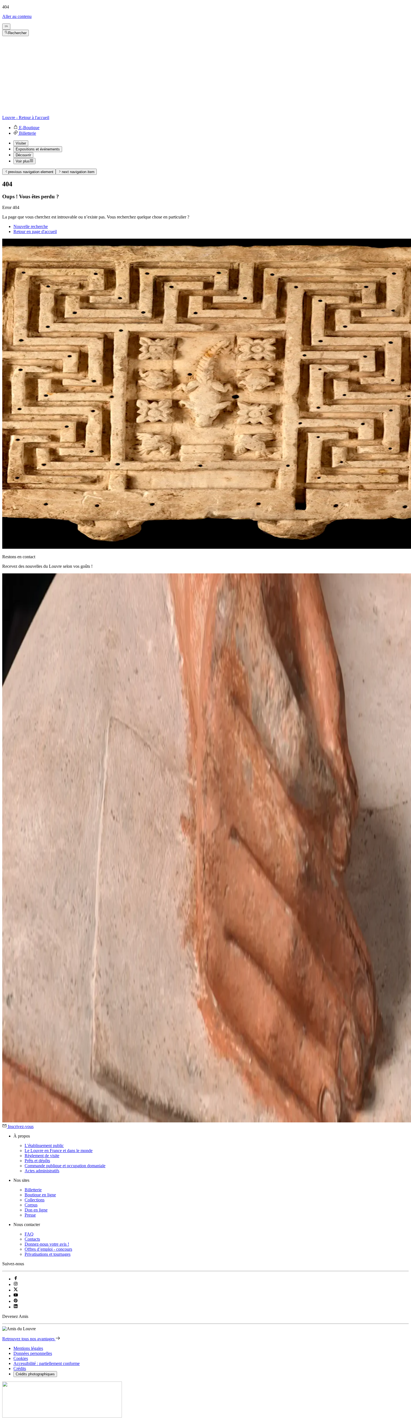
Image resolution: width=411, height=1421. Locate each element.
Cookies (20, 1358)
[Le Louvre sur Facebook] (15, 1278)
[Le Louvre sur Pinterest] (15, 1301)
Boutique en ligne (40, 1194)
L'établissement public (44, 1145)
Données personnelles (32, 1353)
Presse (30, 1215)
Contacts (32, 1239)
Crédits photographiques (35, 1374)
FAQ (29, 1234)
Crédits (19, 1368)
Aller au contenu (17, 16)
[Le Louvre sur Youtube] (15, 1295)
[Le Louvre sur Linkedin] (15, 1306)
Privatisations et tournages (47, 1254)
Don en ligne (36, 1210)
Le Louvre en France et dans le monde (59, 1150)
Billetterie (33, 1189)
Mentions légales (28, 1348)
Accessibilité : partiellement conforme (46, 1363)
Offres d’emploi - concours (48, 1249)
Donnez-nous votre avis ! (47, 1244)
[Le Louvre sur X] (15, 1290)
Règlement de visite (42, 1155)
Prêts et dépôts (37, 1160)
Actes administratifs (42, 1170)
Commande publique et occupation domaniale (65, 1165)
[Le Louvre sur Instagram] (15, 1284)
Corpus (31, 1205)
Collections (34, 1199)
